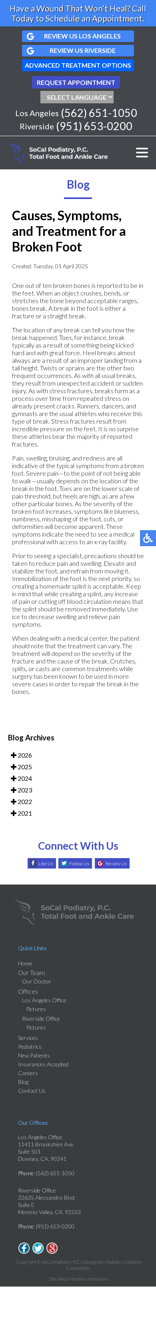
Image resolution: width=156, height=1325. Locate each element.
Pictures (36, 1008)
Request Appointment (76, 82)
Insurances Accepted (43, 1064)
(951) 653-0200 (94, 126)
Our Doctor (36, 981)
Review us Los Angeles (82, 36)
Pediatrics (30, 1046)
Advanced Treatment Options (78, 65)
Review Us (116, 864)
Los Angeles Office (44, 1000)
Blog (23, 1081)
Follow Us (79, 864)
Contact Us (32, 1090)
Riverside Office (41, 1018)
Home (25, 963)
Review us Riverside (83, 50)
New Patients (34, 1055)
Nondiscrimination (88, 1279)
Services (28, 1037)
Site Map (57, 1279)
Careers (28, 1073)
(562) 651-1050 (99, 112)
